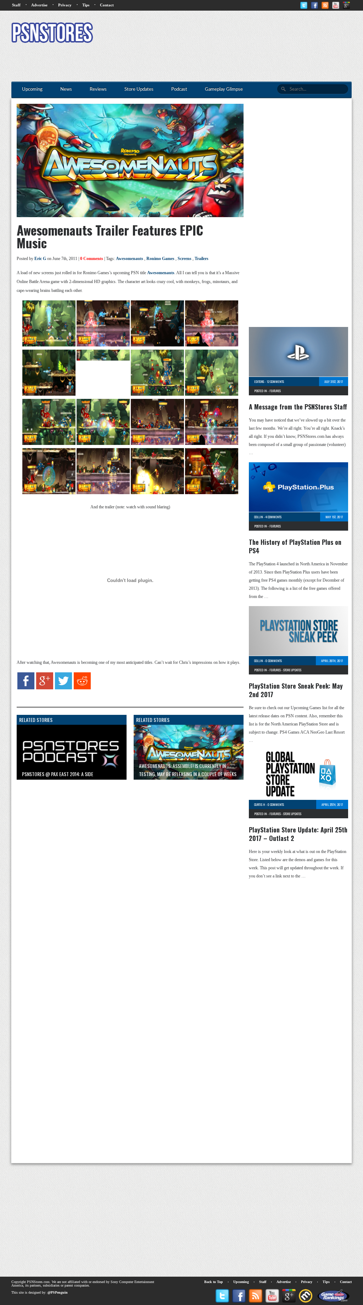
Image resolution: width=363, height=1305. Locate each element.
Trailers (201, 258)
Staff (16, 5)
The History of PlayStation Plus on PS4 (295, 546)
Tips (85, 5)
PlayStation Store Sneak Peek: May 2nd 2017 (296, 690)
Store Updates (292, 669)
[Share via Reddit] (82, 687)
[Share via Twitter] (63, 687)
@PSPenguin (58, 1292)
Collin (258, 516)
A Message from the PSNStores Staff (298, 406)
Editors (259, 381)
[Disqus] (124, 873)
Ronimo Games (160, 258)
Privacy (65, 5)
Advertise (39, 5)
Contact (107, 5)
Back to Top (213, 1282)
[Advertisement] (223, 34)
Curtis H (259, 804)
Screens (184, 258)
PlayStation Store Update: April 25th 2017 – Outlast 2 (298, 834)
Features (275, 390)
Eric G (40, 258)
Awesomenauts (129, 258)
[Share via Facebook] (25, 687)
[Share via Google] (44, 687)
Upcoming (241, 1282)
